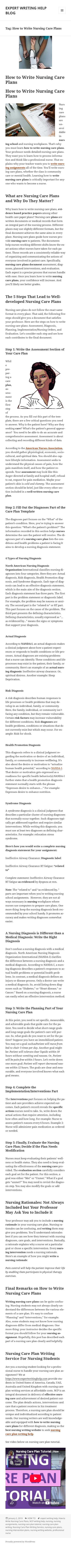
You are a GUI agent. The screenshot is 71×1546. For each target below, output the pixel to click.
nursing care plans (53, 1527)
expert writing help (49, 1518)
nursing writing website (41, 1530)
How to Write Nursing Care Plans (35, 79)
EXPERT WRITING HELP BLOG (26, 10)
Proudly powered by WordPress (20, 1541)
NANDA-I (56, 768)
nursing (49, 1521)
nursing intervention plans (17, 1530)
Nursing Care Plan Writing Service (28, 1527)
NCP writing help (37, 1521)
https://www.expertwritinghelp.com (26, 1378)
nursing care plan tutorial (29, 1524)
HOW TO (32, 1518)
